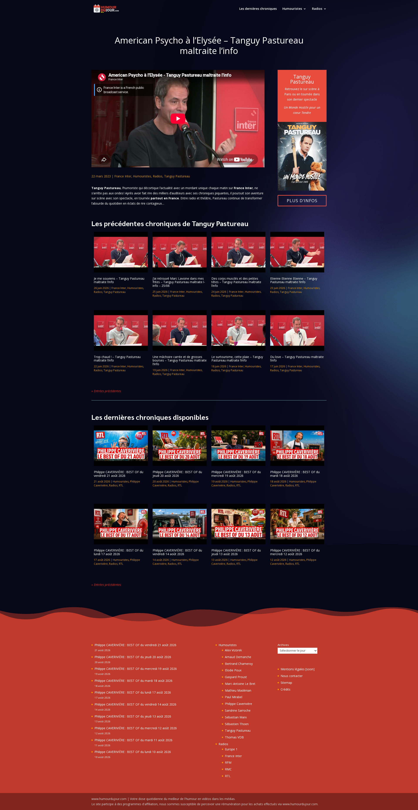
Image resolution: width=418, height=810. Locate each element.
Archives (283, 645)
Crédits (285, 689)
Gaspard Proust (236, 677)
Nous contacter (292, 676)
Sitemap (286, 683)
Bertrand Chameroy (239, 664)
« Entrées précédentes (106, 391)
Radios (317, 9)
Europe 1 (231, 749)
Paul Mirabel (233, 697)
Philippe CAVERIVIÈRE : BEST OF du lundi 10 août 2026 (132, 752)
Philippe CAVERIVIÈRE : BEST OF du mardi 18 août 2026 (295, 474)
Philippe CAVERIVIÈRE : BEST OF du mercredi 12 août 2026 (295, 552)
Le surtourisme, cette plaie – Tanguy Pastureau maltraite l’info (237, 359)
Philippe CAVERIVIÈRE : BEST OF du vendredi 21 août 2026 (118, 474)
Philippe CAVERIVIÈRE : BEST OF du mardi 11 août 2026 (133, 740)
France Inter (122, 176)
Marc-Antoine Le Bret (240, 684)
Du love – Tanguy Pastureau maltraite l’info (297, 359)
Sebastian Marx (236, 717)
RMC (228, 769)
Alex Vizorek (233, 650)
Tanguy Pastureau (177, 176)
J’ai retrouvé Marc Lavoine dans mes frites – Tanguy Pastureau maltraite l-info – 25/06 (179, 282)
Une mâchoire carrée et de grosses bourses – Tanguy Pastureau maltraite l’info (180, 360)
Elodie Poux (233, 670)
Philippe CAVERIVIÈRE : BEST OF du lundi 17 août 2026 (118, 552)
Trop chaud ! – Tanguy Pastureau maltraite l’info (117, 359)
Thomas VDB (234, 737)
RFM (228, 762)
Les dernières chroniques (258, 9)
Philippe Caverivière (238, 704)
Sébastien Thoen (237, 724)
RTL (121, 485)
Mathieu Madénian (238, 690)
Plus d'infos (302, 200)
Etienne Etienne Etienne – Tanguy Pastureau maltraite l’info (293, 280)
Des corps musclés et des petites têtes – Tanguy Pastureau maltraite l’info (236, 282)
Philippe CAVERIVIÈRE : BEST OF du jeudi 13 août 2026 (236, 552)
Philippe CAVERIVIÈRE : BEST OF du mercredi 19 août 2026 (236, 474)
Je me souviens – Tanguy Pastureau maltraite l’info (119, 280)
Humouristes (292, 9)
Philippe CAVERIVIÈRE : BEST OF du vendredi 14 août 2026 (177, 552)
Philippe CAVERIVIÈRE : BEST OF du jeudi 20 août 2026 (177, 474)
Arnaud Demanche (238, 657)
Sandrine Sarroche (238, 710)
